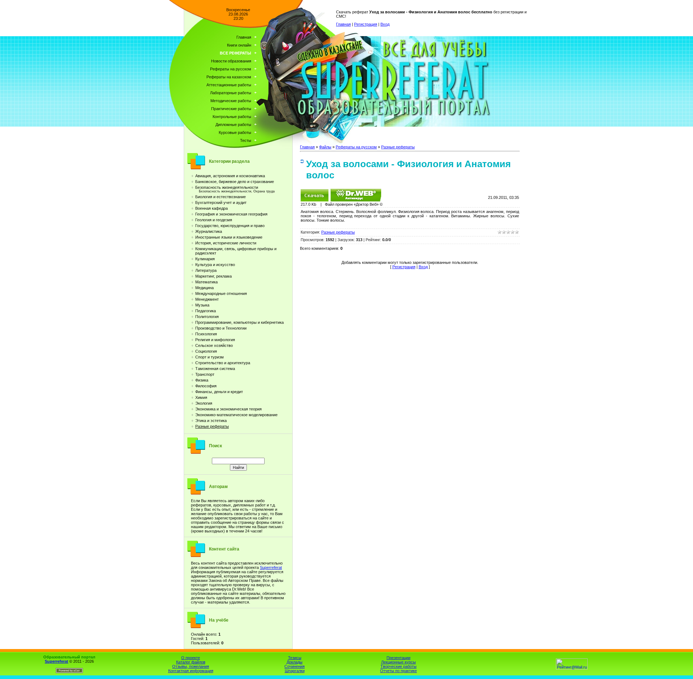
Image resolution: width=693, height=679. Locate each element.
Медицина (204, 288)
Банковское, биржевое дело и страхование (234, 181)
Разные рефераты (212, 426)
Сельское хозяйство (214, 345)
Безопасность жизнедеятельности (226, 187)
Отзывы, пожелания (190, 666)
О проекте (190, 658)
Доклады (294, 662)
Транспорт (204, 374)
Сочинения (294, 666)
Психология (206, 334)
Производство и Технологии (221, 328)
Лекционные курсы (398, 662)
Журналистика (208, 231)
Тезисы (294, 658)
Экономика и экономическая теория (228, 409)
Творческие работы (398, 666)
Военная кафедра (211, 208)
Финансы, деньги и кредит (219, 391)
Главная (343, 24)
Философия (206, 386)
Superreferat (271, 567)
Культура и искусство (215, 264)
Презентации (398, 658)
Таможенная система (215, 368)
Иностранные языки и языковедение (228, 237)
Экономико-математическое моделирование (236, 415)
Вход (384, 24)
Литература (206, 270)
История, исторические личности (225, 243)
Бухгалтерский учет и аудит (221, 202)
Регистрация (365, 24)
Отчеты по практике (398, 671)
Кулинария (205, 259)
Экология (203, 403)
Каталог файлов (190, 662)
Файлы (325, 147)
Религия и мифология (215, 340)
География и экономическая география (231, 214)
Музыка (202, 305)
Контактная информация (190, 671)
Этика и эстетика (211, 420)
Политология (207, 316)
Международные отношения (221, 293)
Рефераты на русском (356, 147)
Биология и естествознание (220, 197)
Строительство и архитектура (222, 363)
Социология (206, 351)
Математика (206, 282)
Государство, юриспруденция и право (230, 225)
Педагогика (205, 311)
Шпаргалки (295, 671)
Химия (201, 397)
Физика (201, 380)
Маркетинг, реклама (213, 276)
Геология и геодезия (213, 220)
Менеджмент (207, 299)
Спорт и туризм (209, 357)
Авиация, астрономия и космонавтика (230, 176)
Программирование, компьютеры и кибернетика (239, 322)
